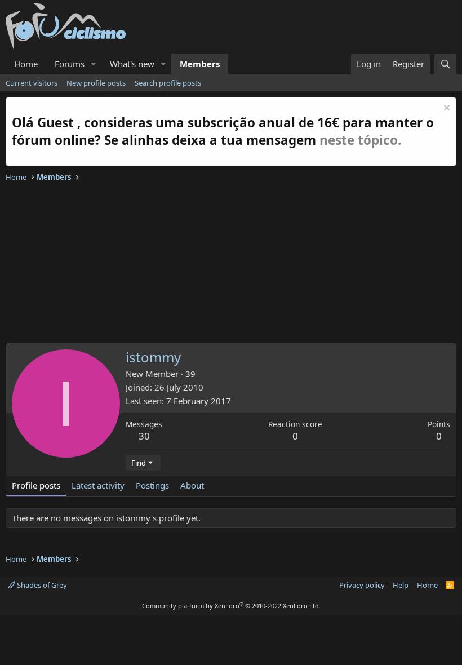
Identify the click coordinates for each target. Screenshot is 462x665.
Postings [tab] (152, 485)
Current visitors (31, 83)
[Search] (445, 64)
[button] (93, 64)
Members (200, 63)
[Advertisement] (231, 264)
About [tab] (192, 485)
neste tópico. (360, 140)
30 (144, 435)
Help (400, 585)
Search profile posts (168, 83)
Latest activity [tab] (98, 485)
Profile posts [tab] (36, 485)
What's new (132, 63)
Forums (70, 63)
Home (26, 63)
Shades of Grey (41, 585)
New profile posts (96, 83)
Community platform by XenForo (231, 605)
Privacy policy (362, 585)
